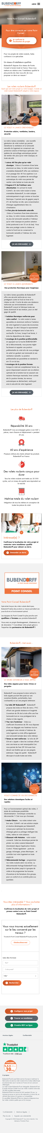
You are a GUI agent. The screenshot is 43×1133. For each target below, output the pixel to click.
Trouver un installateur (23, 1018)
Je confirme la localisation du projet (21, 41)
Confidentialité (27, 1035)
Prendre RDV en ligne (23, 1025)
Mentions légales (8, 1035)
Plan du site (6, 1116)
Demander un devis (18, 552)
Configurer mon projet (23, 1011)
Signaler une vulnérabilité (22, 1116)
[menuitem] (11, 1035)
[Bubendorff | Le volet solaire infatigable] (11, 4)
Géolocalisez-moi (20, 942)
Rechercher (14, 983)
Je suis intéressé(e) (19, 244)
